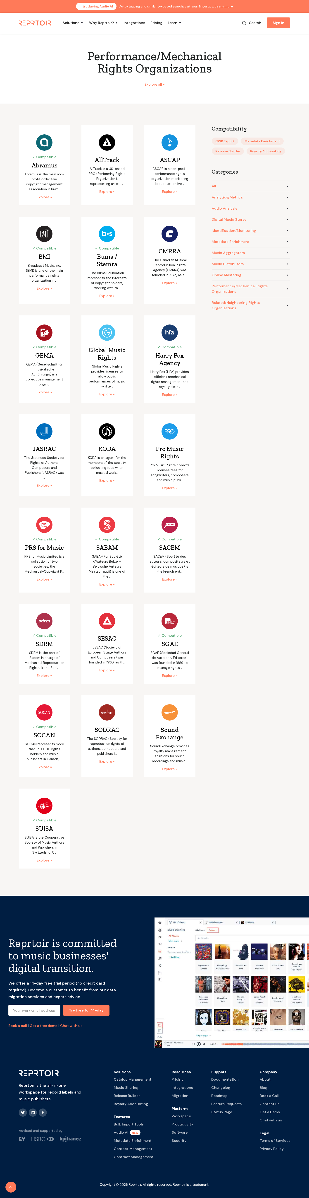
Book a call (17, 1025)
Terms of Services (275, 1140)
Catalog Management (132, 1079)
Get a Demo (270, 1112)
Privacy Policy (272, 1148)
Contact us (269, 1103)
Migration (180, 1095)
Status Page (221, 1112)
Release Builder (127, 1095)
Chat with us (71, 1025)
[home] (35, 22)
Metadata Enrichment (133, 1140)
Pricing (156, 22)
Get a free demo (43, 1025)
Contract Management (134, 1156)
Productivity (182, 1124)
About (265, 1079)
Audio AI (121, 1132)
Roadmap (219, 1095)
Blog (263, 1087)
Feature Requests (226, 1103)
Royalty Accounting (131, 1103)
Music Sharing (126, 1087)
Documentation (225, 1079)
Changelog (220, 1087)
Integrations (134, 22)
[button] (73, 22)
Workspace (181, 1116)
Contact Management (133, 1148)
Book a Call (269, 1095)
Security (179, 1140)
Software (180, 1132)
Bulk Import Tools (129, 1124)
